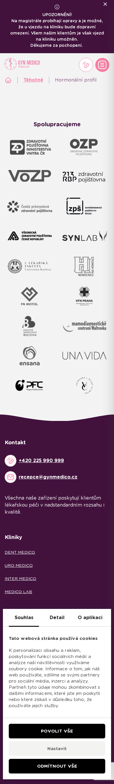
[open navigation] (102, 65)
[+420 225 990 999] (86, 65)
